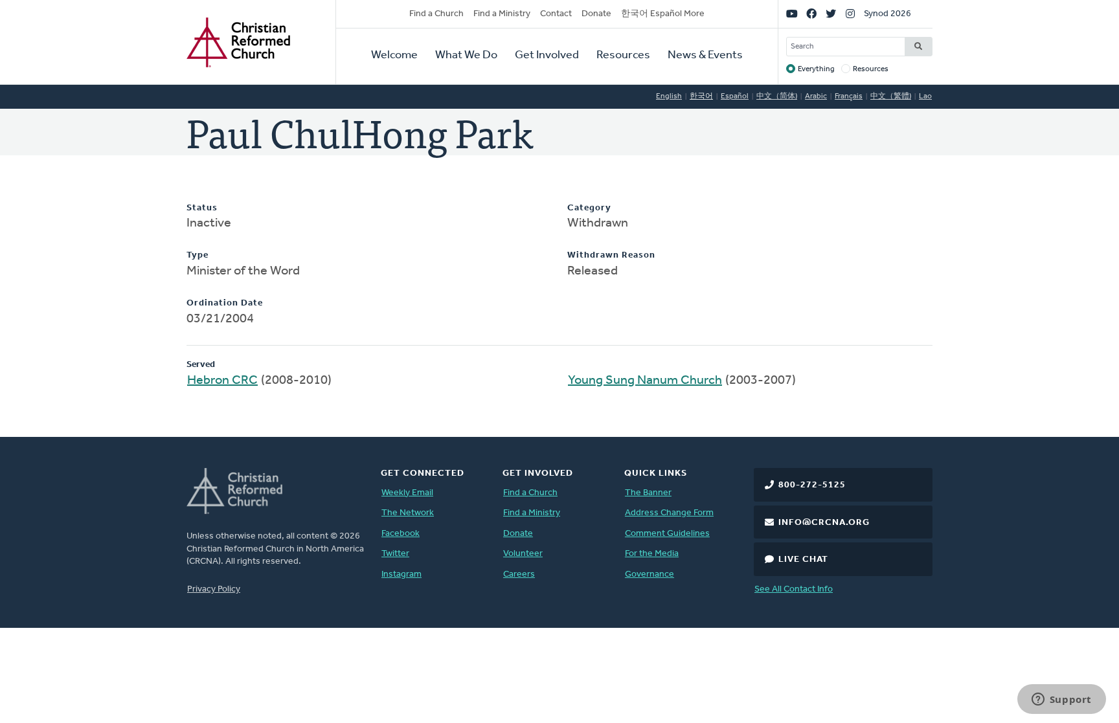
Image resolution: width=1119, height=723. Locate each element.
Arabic (816, 96)
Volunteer (523, 554)
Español (735, 96)
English (669, 96)
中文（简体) (776, 96)
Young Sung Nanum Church (645, 380)
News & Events (705, 55)
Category (589, 208)
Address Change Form (669, 513)
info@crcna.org (824, 523)
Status (202, 208)
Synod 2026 (887, 14)
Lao (925, 96)
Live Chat (803, 559)
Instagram (401, 574)
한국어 (701, 96)
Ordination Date (224, 303)
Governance (649, 574)
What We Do (466, 55)
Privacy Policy (213, 589)
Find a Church (436, 14)
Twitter (395, 554)
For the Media (652, 554)
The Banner (648, 493)
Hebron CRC (222, 380)
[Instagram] (850, 14)
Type (197, 255)
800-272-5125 (812, 485)
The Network (407, 513)
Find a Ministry (501, 14)
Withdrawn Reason (611, 255)
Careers (519, 574)
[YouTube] (792, 14)
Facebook (400, 534)
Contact (556, 14)
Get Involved (547, 55)
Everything (816, 69)
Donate (596, 14)
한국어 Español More (663, 14)
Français (849, 96)
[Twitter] (831, 14)
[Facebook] (811, 14)
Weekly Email (407, 493)
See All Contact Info (793, 589)
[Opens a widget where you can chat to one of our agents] (1061, 700)
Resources (623, 55)
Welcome (394, 55)
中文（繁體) (890, 96)
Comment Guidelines (667, 534)
